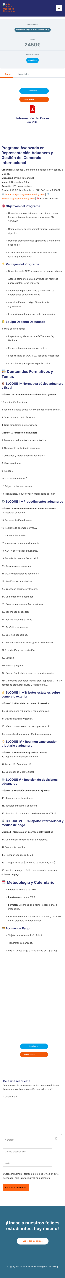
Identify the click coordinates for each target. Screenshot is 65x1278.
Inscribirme (32, 60)
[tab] (6, 74)
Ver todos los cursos (32, 1241)
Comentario (10, 1096)
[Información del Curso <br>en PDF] (32, 109)
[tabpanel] (32, 577)
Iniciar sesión (29, 99)
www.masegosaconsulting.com (18, 198)
